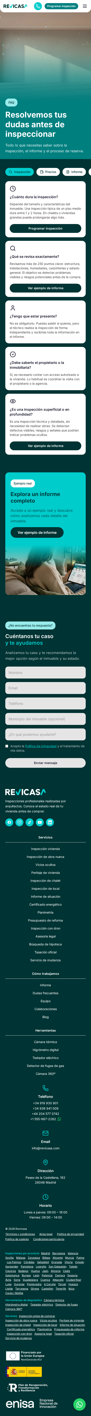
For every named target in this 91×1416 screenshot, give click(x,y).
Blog (45, 1017)
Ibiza (71, 1288)
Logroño (41, 1266)
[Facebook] (9, 822)
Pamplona (27, 1266)
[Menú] (85, 6)
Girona (35, 1288)
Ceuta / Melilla (14, 1293)
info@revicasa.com (45, 1148)
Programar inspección (61, 6)
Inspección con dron (45, 928)
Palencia (47, 1275)
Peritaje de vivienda (45, 872)
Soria (17, 1279)
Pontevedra (34, 1284)
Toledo (73, 1266)
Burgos (26, 1275)
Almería (56, 1271)
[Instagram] (19, 822)
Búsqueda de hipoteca (45, 944)
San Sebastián (57, 1266)
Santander (11, 1266)
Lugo (8, 1284)
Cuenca (45, 1279)
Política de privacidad (41, 746)
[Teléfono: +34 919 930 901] (38, 6)
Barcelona (58, 1253)
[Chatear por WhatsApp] (59, 1119)
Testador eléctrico (45, 1058)
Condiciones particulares (48, 1239)
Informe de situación (45, 896)
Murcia (69, 1257)
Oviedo (79, 1262)
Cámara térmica (45, 1042)
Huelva (35, 1271)
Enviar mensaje (45, 763)
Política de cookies (17, 1239)
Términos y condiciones (20, 1234)
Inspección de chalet (45, 880)
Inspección (22, 172)
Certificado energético (45, 904)
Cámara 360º (45, 1074)
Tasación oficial (45, 952)
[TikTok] (30, 822)
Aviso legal (46, 1234)
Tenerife (61, 1288)
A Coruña (50, 1284)
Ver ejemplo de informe (45, 288)
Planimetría (45, 912)
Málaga (20, 1257)
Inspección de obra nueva (45, 857)
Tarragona (21, 1288)
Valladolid (43, 1262)
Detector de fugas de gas (45, 1066)
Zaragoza (34, 1257)
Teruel (62, 1284)
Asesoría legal (46, 936)
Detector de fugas (66, 1304)
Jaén (45, 1271)
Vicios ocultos (45, 865)
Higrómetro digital (46, 1050)
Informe (76, 172)
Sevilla (9, 1257)
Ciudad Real (73, 1279)
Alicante (58, 1257)
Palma (80, 1257)
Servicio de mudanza (45, 960)
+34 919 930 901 (45, 1103)
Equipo (46, 1001)
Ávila (8, 1279)
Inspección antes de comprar (37, 1316)
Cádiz (66, 1271)
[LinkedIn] (50, 822)
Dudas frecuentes (45, 993)
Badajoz (23, 1271)
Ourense (19, 1284)
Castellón (47, 1288)
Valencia (73, 1253)
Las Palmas (14, 1262)
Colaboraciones (45, 1009)
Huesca (73, 1284)
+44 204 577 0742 (45, 1114)
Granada (56, 1262)
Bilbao (46, 1257)
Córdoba (29, 1262)
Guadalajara (30, 1279)
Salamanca (12, 1275)
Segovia (72, 1275)
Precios (50, 172)
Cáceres (10, 1271)
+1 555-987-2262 (43, 1119)
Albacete (58, 1279)
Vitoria (68, 1262)
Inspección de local (45, 888)
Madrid (45, 1253)
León (36, 1275)
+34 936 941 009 (46, 1108)
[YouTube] (40, 822)
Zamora (60, 1275)
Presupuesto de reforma (45, 920)
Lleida (9, 1288)
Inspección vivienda (45, 849)
